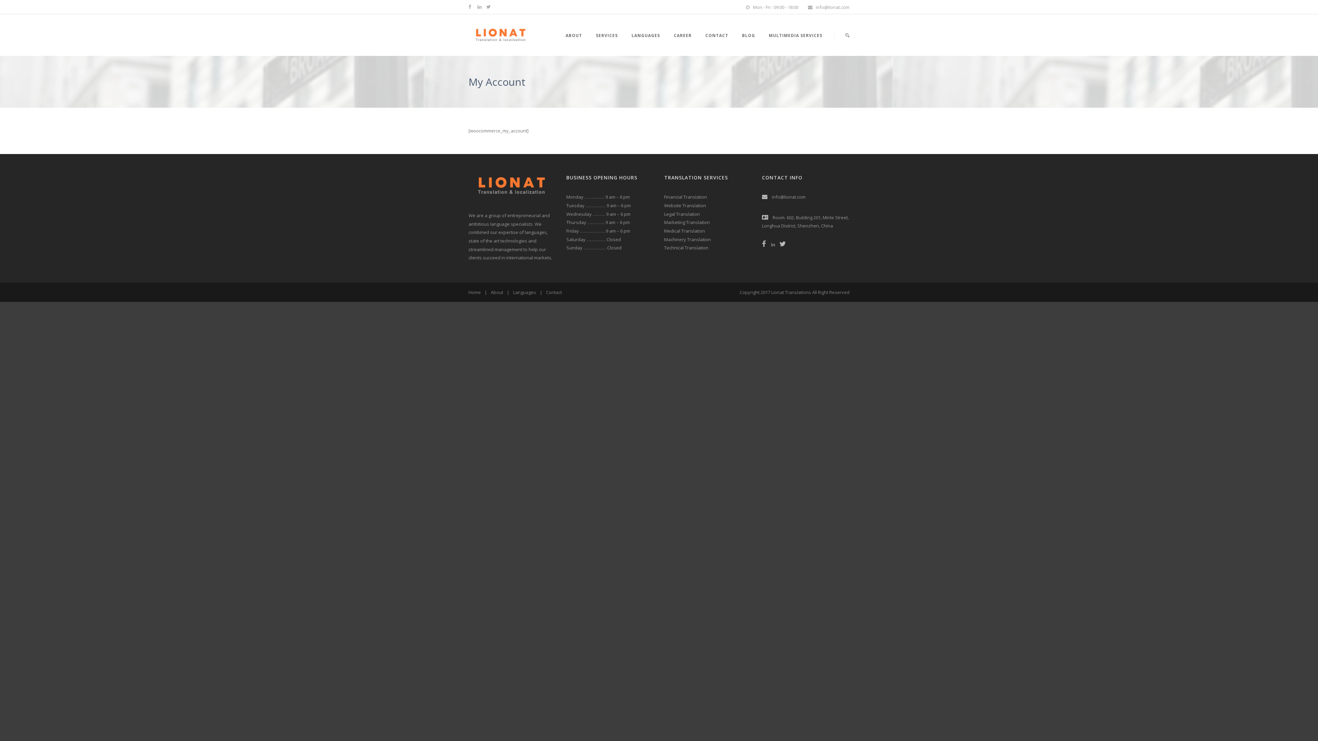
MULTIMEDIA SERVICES (795, 35)
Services (607, 35)
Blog (748, 35)
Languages (646, 35)
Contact (716, 35)
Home (475, 292)
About (574, 35)
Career (683, 35)
